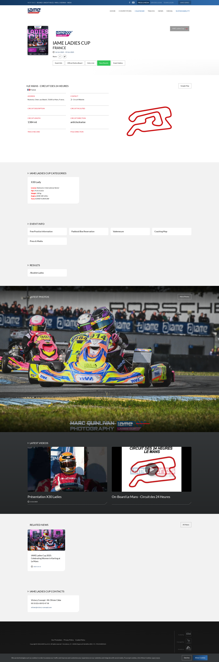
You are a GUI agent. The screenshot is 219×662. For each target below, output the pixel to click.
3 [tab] (109, 423)
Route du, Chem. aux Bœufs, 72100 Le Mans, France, (46, 100)
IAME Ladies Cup (71, 43)
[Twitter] (65, 56)
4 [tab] (126, 423)
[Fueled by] (184, 637)
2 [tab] (93, 423)
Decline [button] (186, 658)
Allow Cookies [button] (200, 658)
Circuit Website (78, 100)
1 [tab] (76, 423)
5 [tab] (143, 423)
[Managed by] (184, 644)
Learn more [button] (156, 658)
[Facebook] (60, 56)
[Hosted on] (184, 651)
